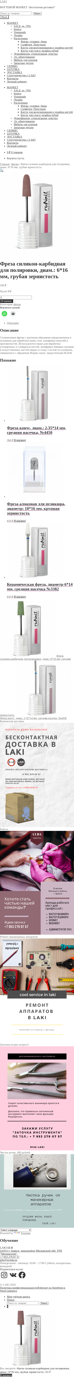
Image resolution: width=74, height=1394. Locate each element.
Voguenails (20, 32)
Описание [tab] (13, 323)
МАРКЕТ (12, 23)
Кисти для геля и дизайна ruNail (39, 50)
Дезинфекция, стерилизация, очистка (36, 53)
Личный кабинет (17, 81)
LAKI (3, 1)
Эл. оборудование (24, 56)
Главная (4, 164)
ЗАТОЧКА (13, 69)
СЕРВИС (12, 66)
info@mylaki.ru (8, 1260)
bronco (17, 29)
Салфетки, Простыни (33, 44)
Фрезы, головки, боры (34, 41)
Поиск (37, 13)
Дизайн (18, 35)
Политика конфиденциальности (19, 1287)
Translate (25, 1233)
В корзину (6, 301)
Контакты (12, 78)
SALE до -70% (22, 26)
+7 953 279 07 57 (9, 1256)
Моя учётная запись (18, 1296)
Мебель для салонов (25, 60)
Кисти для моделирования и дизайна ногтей (47, 47)
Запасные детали (24, 63)
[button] (1, 170)
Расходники (21, 38)
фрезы (15, 164)
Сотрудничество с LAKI (21, 75)
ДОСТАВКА (14, 72)
